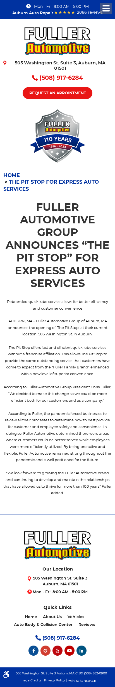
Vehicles (76, 617)
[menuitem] (31, 617)
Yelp (57, 651)
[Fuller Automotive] (57, 43)
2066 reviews (89, 13)
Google (45, 651)
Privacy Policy (54, 680)
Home (11, 175)
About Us (52, 617)
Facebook (33, 651)
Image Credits (30, 680)
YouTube (69, 651)
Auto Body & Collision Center (43, 625)
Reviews (86, 625)
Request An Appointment (57, 93)
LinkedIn (81, 651)
